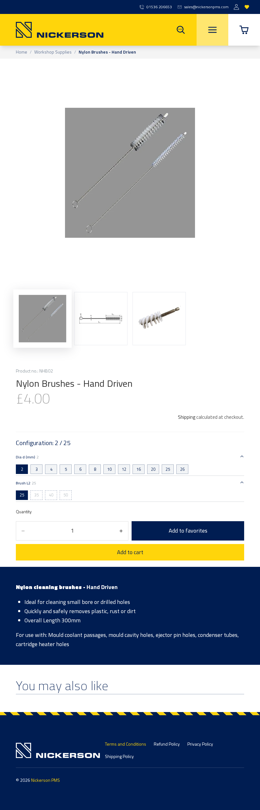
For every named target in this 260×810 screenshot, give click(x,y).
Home (21, 52)
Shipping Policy (119, 756)
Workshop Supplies (53, 52)
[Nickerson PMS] (51, 30)
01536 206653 (159, 7)
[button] (244, 30)
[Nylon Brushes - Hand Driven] (100, 318)
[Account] (236, 7)
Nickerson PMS (45, 780)
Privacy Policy (200, 744)
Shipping (186, 417)
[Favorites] (247, 7)
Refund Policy (167, 744)
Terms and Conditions (125, 744)
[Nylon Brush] (42, 318)
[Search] (181, 30)
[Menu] (212, 30)
